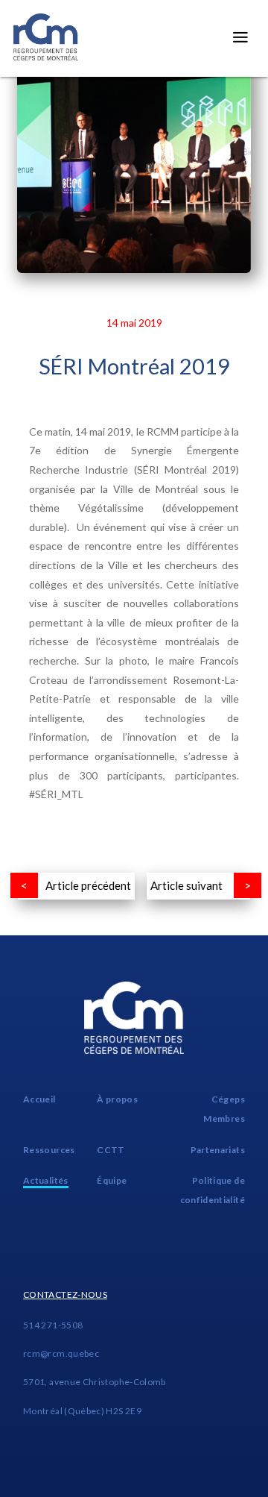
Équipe (112, 1180)
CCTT (110, 1149)
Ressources (49, 1149)
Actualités (45, 1180)
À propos (117, 1099)
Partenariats (218, 1149)
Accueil (39, 1099)
